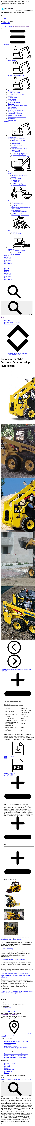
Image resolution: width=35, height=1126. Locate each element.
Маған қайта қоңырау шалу (20, 26)
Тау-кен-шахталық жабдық (16, 94)
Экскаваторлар (12, 97)
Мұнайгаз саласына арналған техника (16, 1047)
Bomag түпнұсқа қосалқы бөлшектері (15, 1055)
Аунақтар (11, 104)
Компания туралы (9, 1063)
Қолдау (6, 255)
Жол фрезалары (12, 109)
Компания (7, 262)
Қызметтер (7, 257)
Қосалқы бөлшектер (7, 948)
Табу (29, 1095)
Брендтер (7, 1065)
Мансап (6, 1073)
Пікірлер (7, 1066)
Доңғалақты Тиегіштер (15, 113)
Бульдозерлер (12, 99)
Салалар (6, 121)
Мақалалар (7, 260)
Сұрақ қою (4, 670)
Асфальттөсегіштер (14, 102)
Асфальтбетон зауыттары (15, 110)
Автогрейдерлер (13, 112)
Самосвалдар (12, 100)
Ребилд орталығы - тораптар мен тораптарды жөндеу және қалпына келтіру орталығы (17, 992)
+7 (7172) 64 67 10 (6, 26)
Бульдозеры (11, 118)
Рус (5, 18)
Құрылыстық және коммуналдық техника (17, 1041)
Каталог (6, 268)
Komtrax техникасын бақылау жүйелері (13, 959)
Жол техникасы (9, 1044)
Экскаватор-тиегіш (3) (15, 354)
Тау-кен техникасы (10, 1043)
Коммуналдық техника (15, 92)
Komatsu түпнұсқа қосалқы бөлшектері (16, 1054)
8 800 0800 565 (5, 23)
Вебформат (28, 1079)
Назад (2, 317)
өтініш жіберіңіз (16, 669)
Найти (30, 314)
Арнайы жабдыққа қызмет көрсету (11, 939)
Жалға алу (7, 259)
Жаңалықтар (8, 1071)
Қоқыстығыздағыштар (15, 115)
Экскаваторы (12, 120)
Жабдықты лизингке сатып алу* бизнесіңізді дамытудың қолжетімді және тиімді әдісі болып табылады (15, 975)
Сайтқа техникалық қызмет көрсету (12, 1079)
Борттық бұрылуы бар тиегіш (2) (18, 353)
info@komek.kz (5, 1036)
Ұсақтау (10, 96)
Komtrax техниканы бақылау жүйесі (15, 1057)
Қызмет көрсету (9, 1069)
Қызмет (6, 1068)
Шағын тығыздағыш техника (17, 117)
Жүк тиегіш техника (10, 1046)
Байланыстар (8, 263)
